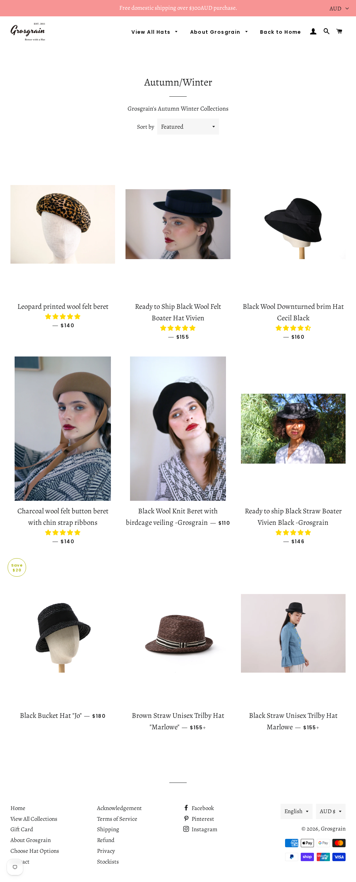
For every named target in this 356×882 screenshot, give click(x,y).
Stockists (108, 862)
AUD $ (327, 811)
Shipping (108, 829)
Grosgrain (333, 829)
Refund (105, 840)
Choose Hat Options (34, 851)
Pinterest (202, 819)
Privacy (106, 851)
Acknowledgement (119, 808)
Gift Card (21, 829)
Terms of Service (117, 819)
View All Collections (33, 819)
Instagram (204, 829)
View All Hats (151, 32)
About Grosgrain (216, 32)
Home (17, 808)
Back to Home (280, 32)
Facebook (202, 808)
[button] (62, 317)
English (293, 811)
